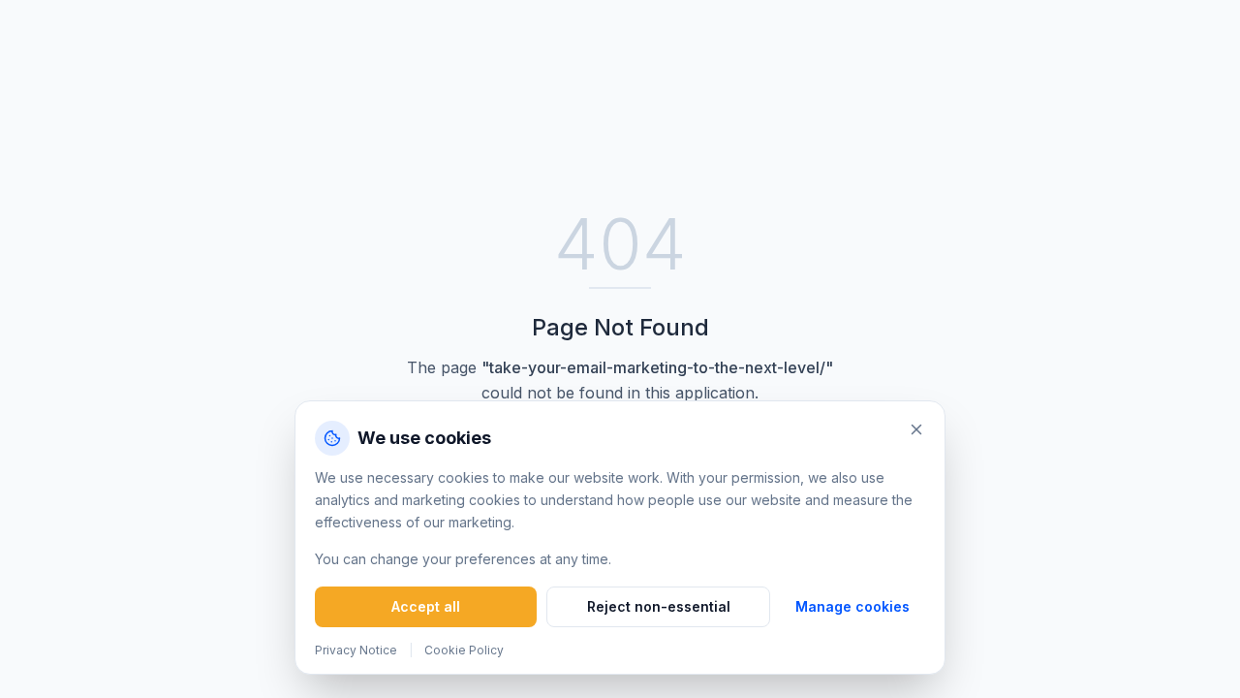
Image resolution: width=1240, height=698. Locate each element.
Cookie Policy (464, 650)
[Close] (916, 429)
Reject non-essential (658, 606)
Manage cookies (852, 606)
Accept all (425, 606)
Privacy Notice (356, 650)
